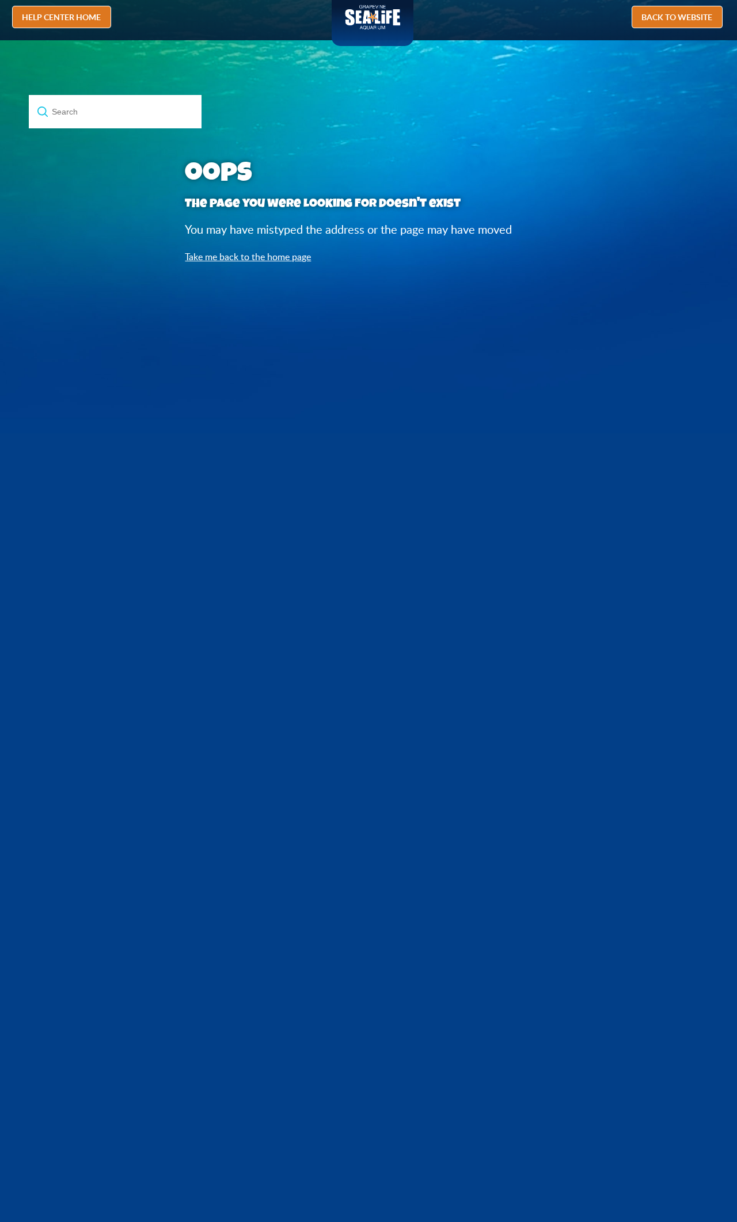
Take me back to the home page (248, 257)
